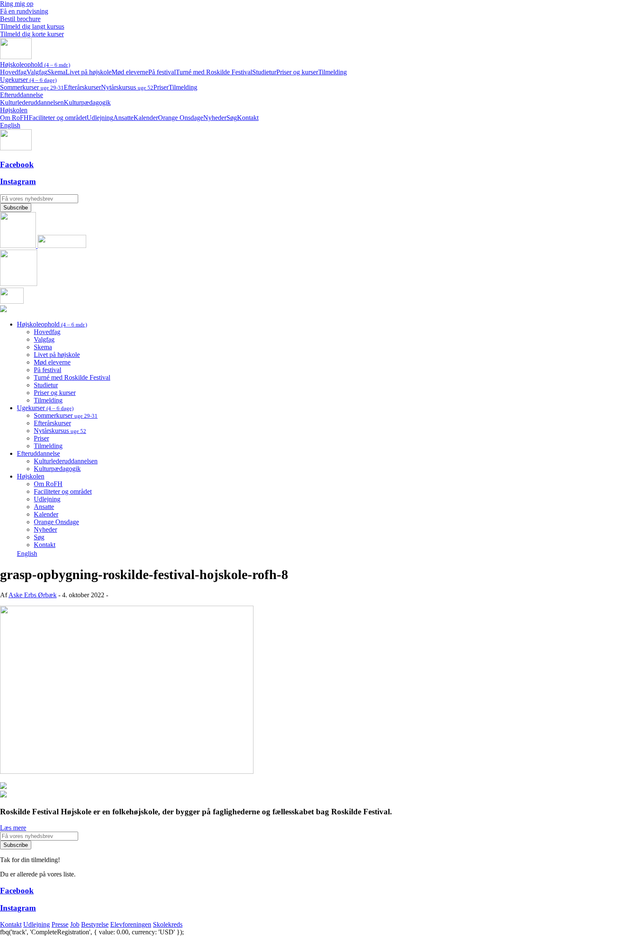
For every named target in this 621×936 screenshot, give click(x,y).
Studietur (264, 72)
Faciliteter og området (58, 117)
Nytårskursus (127, 87)
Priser (161, 87)
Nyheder (214, 117)
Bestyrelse (95, 924)
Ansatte (123, 117)
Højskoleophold (35, 64)
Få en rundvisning (24, 11)
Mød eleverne (130, 72)
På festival (162, 72)
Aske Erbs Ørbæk (32, 595)
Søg (231, 117)
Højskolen (13, 110)
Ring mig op (16, 3)
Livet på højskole (88, 72)
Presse (60, 924)
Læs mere (13, 827)
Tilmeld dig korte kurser (32, 34)
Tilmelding (332, 72)
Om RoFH (14, 117)
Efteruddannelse (21, 94)
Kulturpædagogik (87, 102)
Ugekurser (28, 79)
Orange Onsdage (180, 117)
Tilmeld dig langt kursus (32, 26)
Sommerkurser (32, 87)
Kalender (145, 117)
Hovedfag (13, 72)
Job (74, 924)
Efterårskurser (82, 87)
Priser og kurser (297, 72)
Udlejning (100, 117)
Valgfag (37, 72)
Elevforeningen (130, 924)
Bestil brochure (20, 18)
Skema (56, 72)
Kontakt (248, 117)
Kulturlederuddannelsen (32, 102)
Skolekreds (167, 924)
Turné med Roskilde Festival (214, 72)
